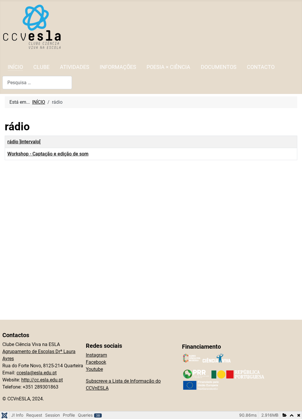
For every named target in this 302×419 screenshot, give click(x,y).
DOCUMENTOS (219, 67)
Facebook (96, 362)
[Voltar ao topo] (291, 408)
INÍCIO (15, 67)
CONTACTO (261, 67)
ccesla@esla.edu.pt (37, 373)
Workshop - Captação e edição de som (47, 154)
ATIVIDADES (74, 67)
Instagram (96, 355)
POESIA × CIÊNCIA (168, 67)
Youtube (94, 369)
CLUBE (41, 67)
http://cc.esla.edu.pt (42, 380)
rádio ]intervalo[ (23, 141)
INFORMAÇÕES (118, 67)
